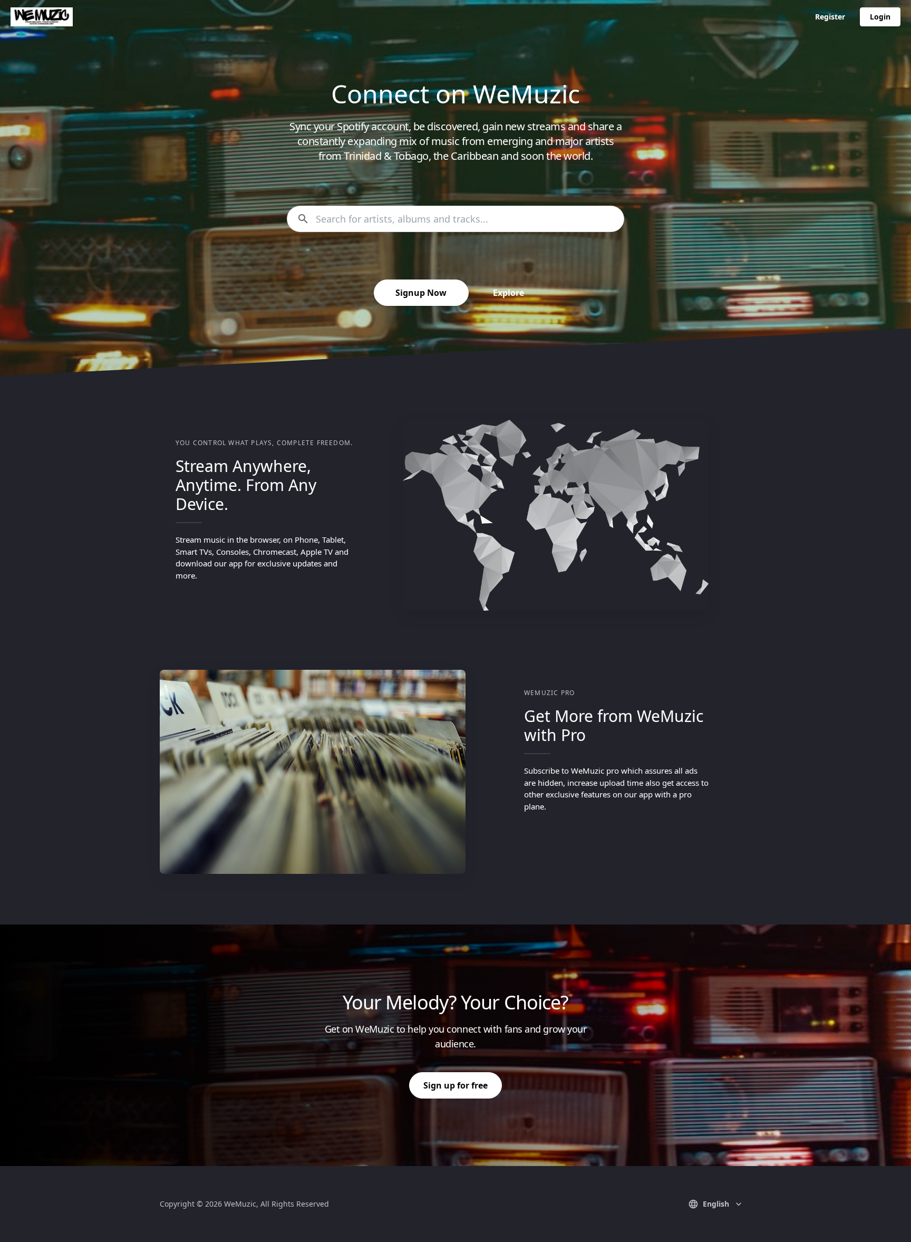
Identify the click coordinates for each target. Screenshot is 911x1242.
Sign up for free (455, 1085)
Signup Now (421, 293)
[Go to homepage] (42, 16)
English (716, 1204)
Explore (508, 293)
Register (830, 17)
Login (880, 17)
